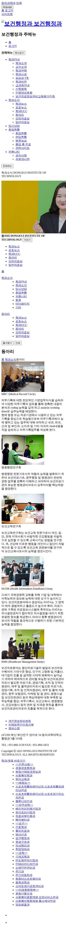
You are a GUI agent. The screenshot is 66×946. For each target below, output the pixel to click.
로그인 (12, 45)
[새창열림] (11, 915)
